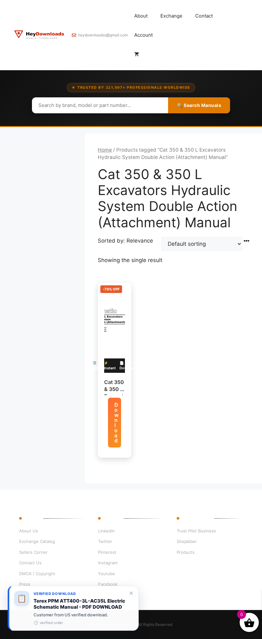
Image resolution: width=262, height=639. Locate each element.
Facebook (108, 584)
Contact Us (30, 562)
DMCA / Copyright (37, 573)
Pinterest (107, 552)
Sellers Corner (33, 552)
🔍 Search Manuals (199, 105)
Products (186, 552)
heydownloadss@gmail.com (103, 35)
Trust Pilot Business (196, 530)
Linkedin (106, 530)
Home (105, 150)
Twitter (105, 541)
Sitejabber (187, 541)
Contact (204, 16)
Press (24, 584)
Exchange (171, 16)
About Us (28, 530)
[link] (73, 608)
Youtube (106, 573)
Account (143, 35)
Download (116, 423)
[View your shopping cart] (136, 54)
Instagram (108, 562)
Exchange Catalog (37, 541)
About (141, 16)
